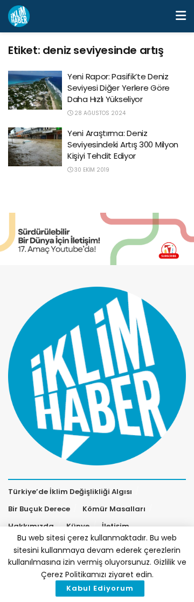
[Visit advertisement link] (97, 239)
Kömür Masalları (114, 509)
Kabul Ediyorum (100, 588)
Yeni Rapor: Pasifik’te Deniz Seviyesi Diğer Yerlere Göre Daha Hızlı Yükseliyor (118, 88)
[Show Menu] (181, 16)
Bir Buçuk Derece (39, 509)
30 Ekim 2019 (91, 170)
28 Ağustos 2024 (99, 113)
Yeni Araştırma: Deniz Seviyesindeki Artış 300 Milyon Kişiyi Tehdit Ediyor (122, 144)
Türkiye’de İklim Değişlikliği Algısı (70, 491)
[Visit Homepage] (19, 16)
